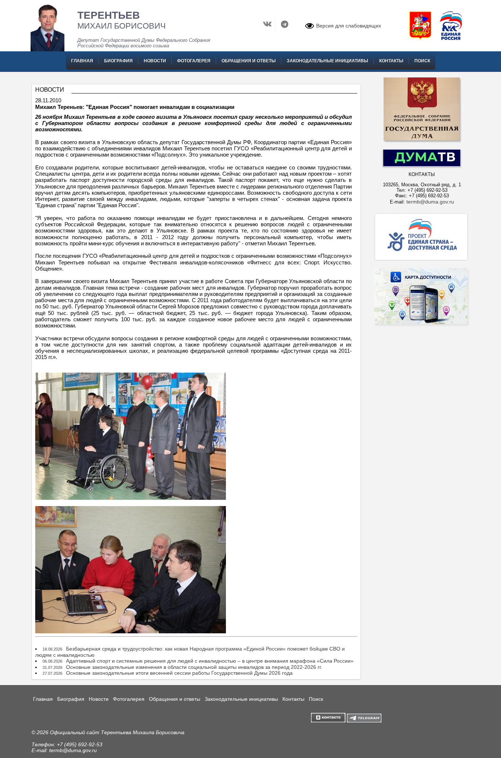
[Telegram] (285, 30)
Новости (155, 60)
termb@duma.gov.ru (430, 202)
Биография (118, 60)
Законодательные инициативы (327, 60)
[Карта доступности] (421, 340)
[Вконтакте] (268, 30)
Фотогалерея (194, 60)
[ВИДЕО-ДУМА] (421, 164)
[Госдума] (421, 142)
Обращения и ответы (249, 60)
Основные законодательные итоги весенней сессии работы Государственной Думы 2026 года (179, 673)
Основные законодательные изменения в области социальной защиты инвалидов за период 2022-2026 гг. (194, 667)
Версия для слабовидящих (348, 26)
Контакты (391, 60)
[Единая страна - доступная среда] (422, 260)
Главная (82, 60)
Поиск (422, 60)
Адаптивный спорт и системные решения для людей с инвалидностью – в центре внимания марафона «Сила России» (210, 661)
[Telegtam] (364, 721)
